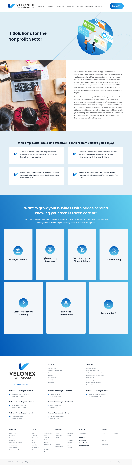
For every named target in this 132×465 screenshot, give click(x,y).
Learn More (17, 268)
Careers (80, 6)
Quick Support (89, 6)
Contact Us (98, 6)
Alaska (104, 440)
